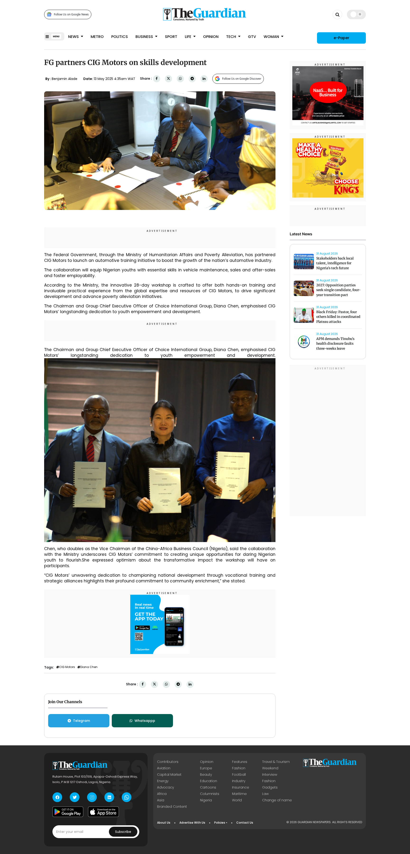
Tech (231, 36)
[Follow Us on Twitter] (74, 797)
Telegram (81, 720)
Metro (97, 36)
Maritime (239, 793)
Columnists (209, 793)
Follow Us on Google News (71, 14)
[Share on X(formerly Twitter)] (168, 78)
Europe (206, 768)
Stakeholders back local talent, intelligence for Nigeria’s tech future (335, 263)
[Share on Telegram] (192, 78)
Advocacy (165, 787)
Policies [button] (219, 823)
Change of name (277, 800)
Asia (160, 800)
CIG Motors (67, 667)
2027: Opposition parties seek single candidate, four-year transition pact (338, 290)
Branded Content (172, 806)
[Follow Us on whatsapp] (126, 797)
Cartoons (208, 787)
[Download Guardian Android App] (67, 812)
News (74, 36)
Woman (272, 36)
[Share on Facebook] (157, 78)
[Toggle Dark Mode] (356, 14)
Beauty (206, 774)
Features (239, 761)
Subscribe (123, 831)
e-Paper (341, 38)
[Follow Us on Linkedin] (109, 797)
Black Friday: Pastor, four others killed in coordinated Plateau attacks (338, 317)
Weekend (270, 768)
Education (208, 781)
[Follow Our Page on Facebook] (57, 797)
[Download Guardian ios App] (103, 812)
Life (188, 36)
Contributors (167, 761)
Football (239, 774)
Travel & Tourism (276, 761)
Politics (119, 36)
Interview (269, 774)
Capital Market (169, 774)
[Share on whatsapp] (180, 78)
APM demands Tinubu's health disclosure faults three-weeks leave (335, 344)
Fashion (238, 768)
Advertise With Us (192, 823)
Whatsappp (145, 720)
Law (265, 793)
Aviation (163, 768)
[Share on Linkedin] (204, 78)
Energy (162, 781)
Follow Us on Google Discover (241, 79)
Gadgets (270, 787)
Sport (171, 36)
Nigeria (206, 800)
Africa (162, 793)
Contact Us (244, 823)
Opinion (211, 36)
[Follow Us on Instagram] (92, 797)
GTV (252, 36)
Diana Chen (89, 667)
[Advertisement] (327, 441)
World (237, 800)
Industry (238, 781)
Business (144, 36)
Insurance (240, 787)
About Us (163, 823)
